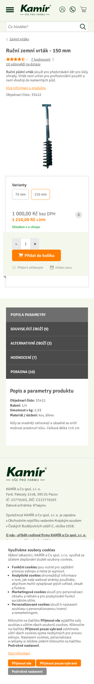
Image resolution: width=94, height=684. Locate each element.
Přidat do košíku (39, 255)
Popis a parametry (28, 314)
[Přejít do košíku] (84, 9)
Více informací (19, 653)
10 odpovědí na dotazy (23, 64)
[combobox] (42, 27)
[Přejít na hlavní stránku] (41, 10)
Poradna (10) (23, 372)
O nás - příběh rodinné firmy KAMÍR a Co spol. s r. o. (46, 535)
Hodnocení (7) (24, 357)
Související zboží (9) (29, 329)
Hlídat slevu (63, 268)
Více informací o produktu (26, 88)
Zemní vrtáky (19, 39)
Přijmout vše (21, 663)
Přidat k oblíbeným (30, 268)
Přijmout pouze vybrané (58, 663)
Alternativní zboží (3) (31, 343)
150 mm (40, 194)
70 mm (20, 194)
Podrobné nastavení (27, 671)
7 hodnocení (40, 59)
